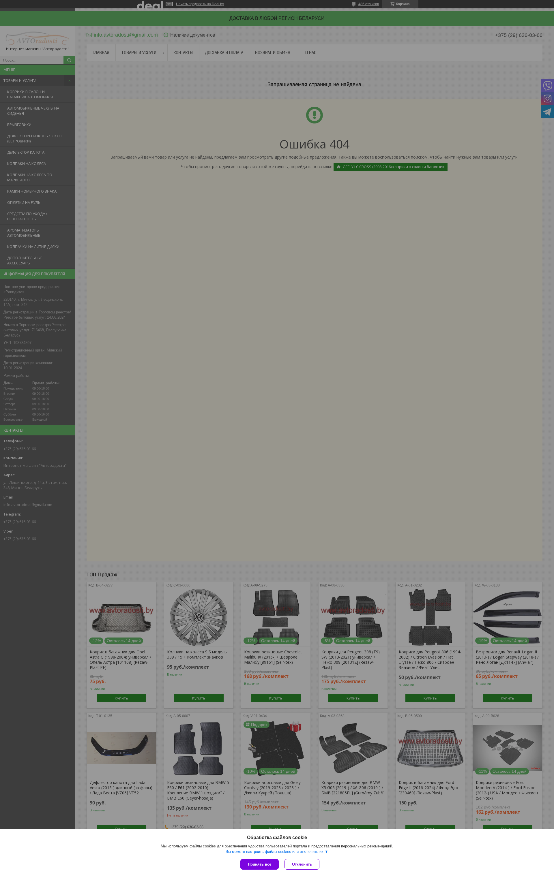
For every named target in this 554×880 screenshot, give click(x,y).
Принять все (259, 864)
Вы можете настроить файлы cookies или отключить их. (275, 851)
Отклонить (302, 864)
